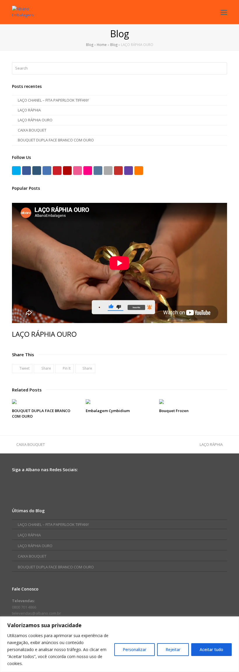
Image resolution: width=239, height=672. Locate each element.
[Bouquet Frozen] (193, 401)
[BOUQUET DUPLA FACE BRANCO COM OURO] (46, 401)
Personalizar (134, 649)
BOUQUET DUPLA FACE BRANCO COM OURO (56, 140)
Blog (89, 44)
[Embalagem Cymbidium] (120, 401)
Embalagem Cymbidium (108, 410)
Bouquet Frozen (174, 410)
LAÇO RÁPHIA (29, 110)
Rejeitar (173, 649)
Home (102, 44)
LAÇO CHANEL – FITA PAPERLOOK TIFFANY (53, 100)
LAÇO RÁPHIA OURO (35, 120)
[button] (22, 368)
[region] (119, 644)
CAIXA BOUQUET (32, 130)
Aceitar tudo (211, 649)
